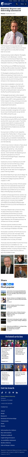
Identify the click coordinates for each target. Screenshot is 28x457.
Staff (19, 0)
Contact (22, 0)
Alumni (10, 0)
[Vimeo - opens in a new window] (13, 392)
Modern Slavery (6, 443)
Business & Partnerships (8, 418)
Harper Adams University (8, 396)
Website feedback (6, 435)
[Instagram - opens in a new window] (9, 392)
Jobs (26, 0)
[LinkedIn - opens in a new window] (16, 392)
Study (3, 413)
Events (3, 426)
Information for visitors (8, 430)
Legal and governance (8, 438)
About (3, 411)
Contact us (4, 407)
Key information (6, 433)
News (2, 423)
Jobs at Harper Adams (8, 445)
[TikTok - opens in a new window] (2, 392)
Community (5, 421)
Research (4, 416)
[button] (17, 4)
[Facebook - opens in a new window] (5, 392)
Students (15, 0)
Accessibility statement (8, 440)
